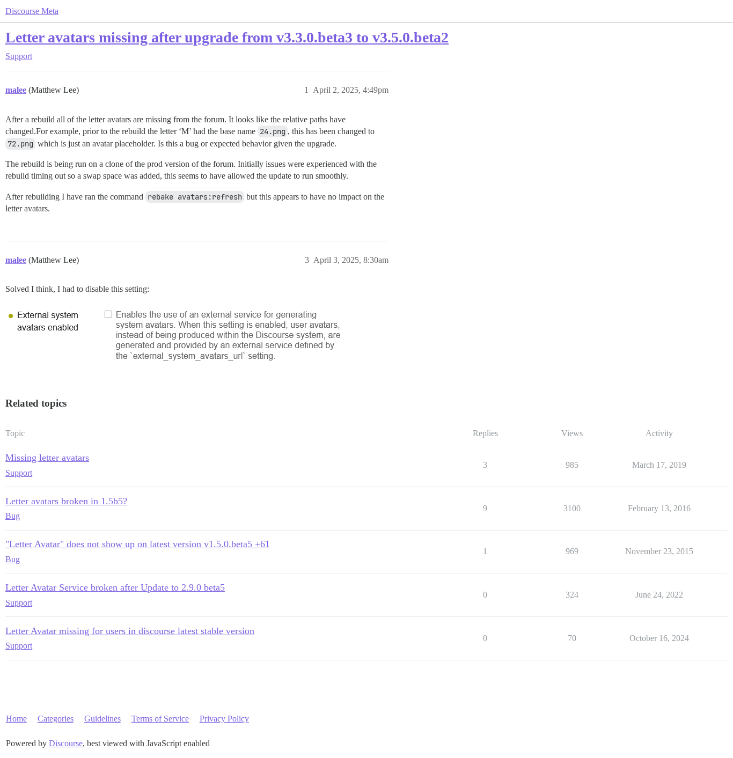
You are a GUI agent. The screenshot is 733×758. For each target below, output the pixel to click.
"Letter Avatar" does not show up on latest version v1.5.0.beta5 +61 (137, 544)
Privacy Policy (224, 718)
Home (16, 718)
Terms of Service (160, 718)
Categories (56, 718)
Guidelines (102, 718)
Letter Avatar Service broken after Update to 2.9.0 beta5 (115, 587)
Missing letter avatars (47, 457)
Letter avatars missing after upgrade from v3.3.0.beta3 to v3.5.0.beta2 (227, 37)
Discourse (66, 743)
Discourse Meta (31, 11)
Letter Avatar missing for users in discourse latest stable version (129, 630)
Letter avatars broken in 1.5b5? (66, 501)
